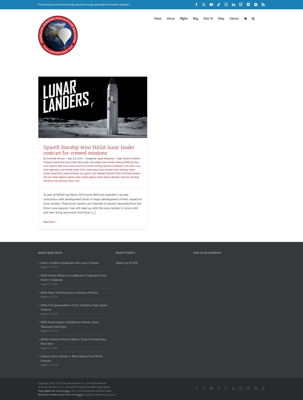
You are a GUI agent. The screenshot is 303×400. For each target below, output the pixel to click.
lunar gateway (50, 169)
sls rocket (53, 177)
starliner (125, 177)
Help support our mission (53, 390)
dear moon (63, 165)
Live (138, 165)
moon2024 (57, 173)
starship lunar (50, 180)
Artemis (127, 158)
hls (83, 165)
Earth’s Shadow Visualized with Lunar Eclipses (70, 263)
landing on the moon (124, 165)
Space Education (105, 158)
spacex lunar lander (78, 177)
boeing (118, 162)
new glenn (85, 173)
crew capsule (50, 165)
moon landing (120, 169)
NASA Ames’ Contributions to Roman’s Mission (69, 292)
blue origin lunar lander (102, 162)
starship (134, 177)
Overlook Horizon (56, 158)
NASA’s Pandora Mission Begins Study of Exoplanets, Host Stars (73, 341)
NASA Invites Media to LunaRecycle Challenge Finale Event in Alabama (73, 278)
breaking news (131, 162)
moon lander (105, 169)
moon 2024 (79, 169)
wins (77, 180)
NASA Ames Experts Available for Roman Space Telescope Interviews (70, 324)
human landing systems (99, 165)
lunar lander (65, 169)
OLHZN (110, 173)
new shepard (99, 173)
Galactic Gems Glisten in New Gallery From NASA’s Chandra (72, 358)
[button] (253, 18)
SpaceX (63, 177)
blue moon (71, 162)
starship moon (66, 180)
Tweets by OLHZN (127, 263)
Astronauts (59, 162)
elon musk (75, 165)
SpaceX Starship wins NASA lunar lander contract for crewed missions (89, 150)
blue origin (83, 162)
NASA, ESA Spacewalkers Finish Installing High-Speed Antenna (74, 307)
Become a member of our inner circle (60, 394)
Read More (48, 221)
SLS (45, 177)
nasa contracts (71, 173)
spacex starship (112, 177)
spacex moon (96, 177)
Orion (118, 173)
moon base (92, 169)
